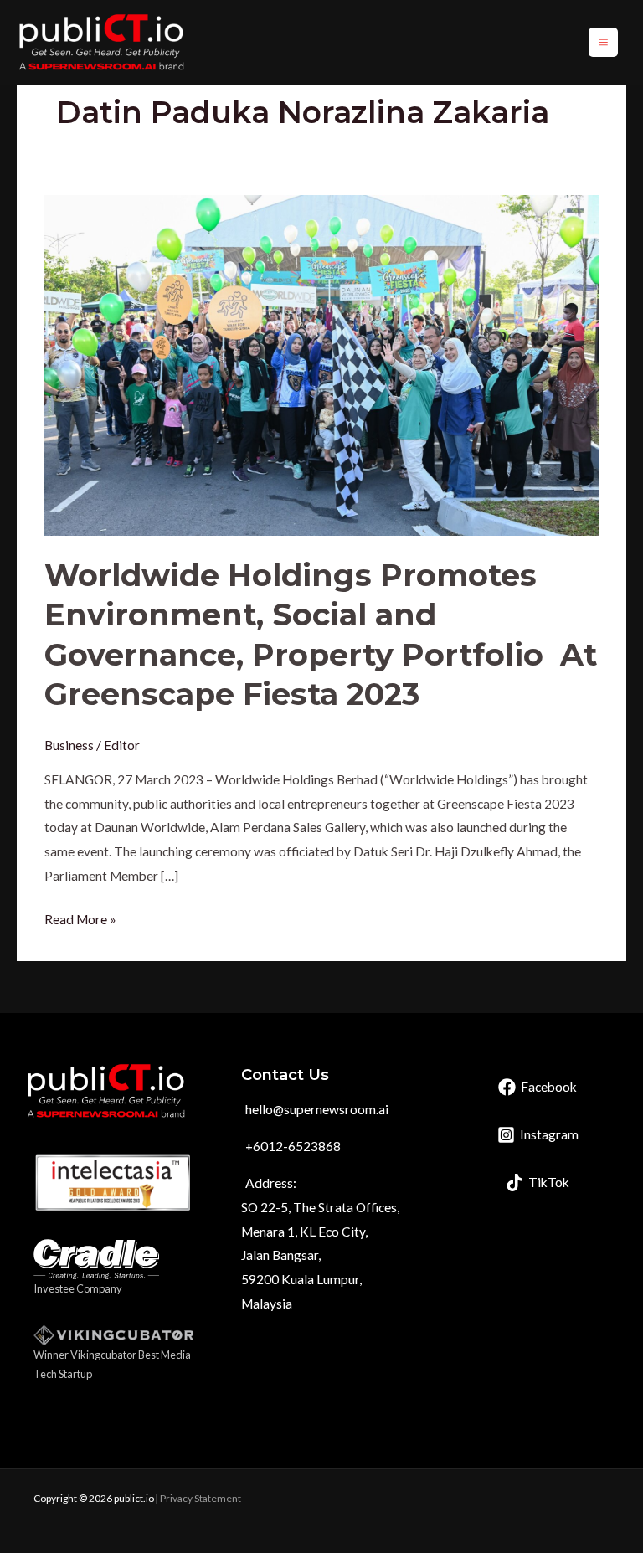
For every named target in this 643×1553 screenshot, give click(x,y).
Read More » (80, 917)
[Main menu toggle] (603, 42)
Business (69, 745)
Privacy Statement (200, 1498)
